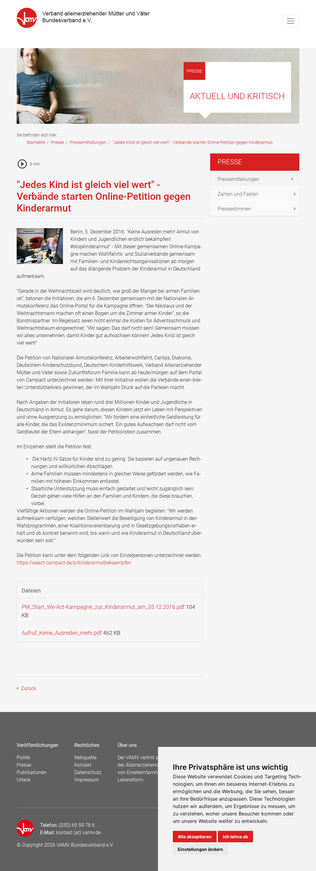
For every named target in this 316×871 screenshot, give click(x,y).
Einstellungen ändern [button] (200, 849)
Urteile (24, 780)
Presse (57, 142)
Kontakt (82, 765)
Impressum (86, 780)
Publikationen (32, 772)
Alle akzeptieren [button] (195, 836)
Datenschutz (88, 772)
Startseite (36, 142)
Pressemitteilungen (88, 142)
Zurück (28, 688)
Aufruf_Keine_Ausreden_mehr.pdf (62, 633)
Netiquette (85, 757)
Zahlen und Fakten (238, 194)
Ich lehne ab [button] (235, 836)
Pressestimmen (234, 209)
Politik (23, 757)
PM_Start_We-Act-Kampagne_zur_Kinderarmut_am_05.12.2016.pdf (103, 607)
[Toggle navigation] (290, 21)
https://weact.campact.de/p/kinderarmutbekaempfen (74, 563)
